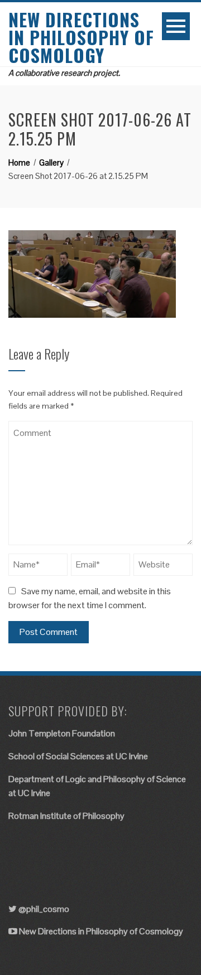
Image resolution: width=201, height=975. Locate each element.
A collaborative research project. (64, 72)
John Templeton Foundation (61, 733)
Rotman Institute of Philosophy (66, 816)
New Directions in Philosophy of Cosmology (81, 37)
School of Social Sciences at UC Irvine (78, 756)
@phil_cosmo (43, 909)
